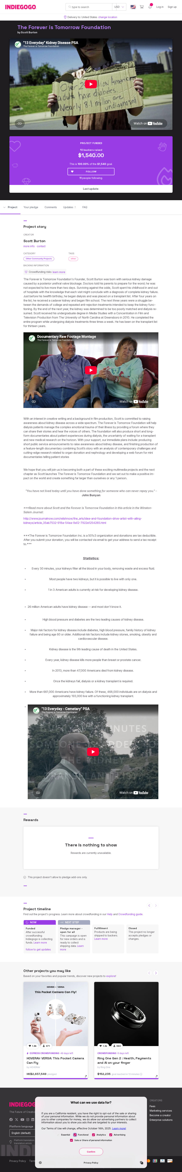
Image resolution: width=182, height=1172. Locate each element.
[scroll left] (149, 905)
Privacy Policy (17, 1160)
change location (107, 17)
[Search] (70, 7)
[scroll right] (156, 973)
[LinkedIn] (32, 1120)
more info (29, 246)
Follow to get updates (38, 949)
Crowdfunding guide (130, 914)
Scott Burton (29, 32)
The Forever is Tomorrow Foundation (64, 27)
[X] (16, 1120)
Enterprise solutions (161, 1119)
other (73, 258)
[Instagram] (27, 1120)
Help (110, 914)
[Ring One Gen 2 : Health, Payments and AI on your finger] (126, 1014)
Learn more (40, 942)
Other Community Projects (39, 258)
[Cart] (142, 7)
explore (111, 975)
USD (117, 6)
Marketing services (161, 1110)
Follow (91, 171)
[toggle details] (87, 1078)
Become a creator (160, 1115)
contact (41, 246)
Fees (152, 1106)
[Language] (133, 7)
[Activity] (150, 7)
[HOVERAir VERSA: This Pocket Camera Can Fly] (55, 1014)
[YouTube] (22, 1120)
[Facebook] (11, 1120)
